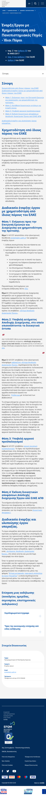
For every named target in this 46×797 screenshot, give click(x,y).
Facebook (2, 771)
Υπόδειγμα (15, 395)
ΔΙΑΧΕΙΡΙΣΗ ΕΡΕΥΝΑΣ (12, 10)
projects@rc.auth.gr (18, 238)
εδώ (26, 289)
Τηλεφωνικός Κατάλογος (32, 757)
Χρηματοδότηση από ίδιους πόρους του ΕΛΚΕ (20, 88)
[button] (42, 3)
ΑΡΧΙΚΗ (4, 10)
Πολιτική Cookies (7, 765)
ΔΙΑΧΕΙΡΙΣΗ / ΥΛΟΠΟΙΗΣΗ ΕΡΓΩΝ (27, 10)
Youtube (14, 771)
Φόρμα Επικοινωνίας (31, 765)
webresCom (16, 362)
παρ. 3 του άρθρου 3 (17, 57)
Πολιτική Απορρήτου (8, 757)
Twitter (7, 771)
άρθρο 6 (11, 60)
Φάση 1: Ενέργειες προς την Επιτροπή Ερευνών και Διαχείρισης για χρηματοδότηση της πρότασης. (24, 100)
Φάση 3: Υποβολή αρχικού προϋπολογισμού (22, 111)
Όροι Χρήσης (6, 761)
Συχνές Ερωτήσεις (30, 761)
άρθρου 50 (22, 51)
